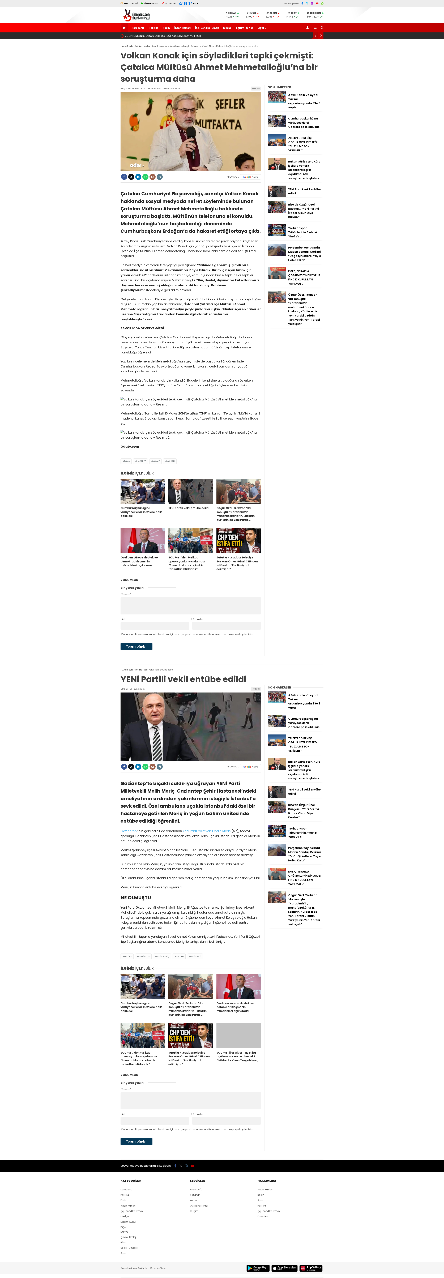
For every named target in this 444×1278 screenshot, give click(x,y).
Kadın (166, 28)
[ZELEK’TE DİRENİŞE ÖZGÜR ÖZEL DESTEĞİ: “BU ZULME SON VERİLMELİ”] (277, 145)
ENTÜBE (128, 956)
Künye (193, 1200)
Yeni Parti (190, 831)
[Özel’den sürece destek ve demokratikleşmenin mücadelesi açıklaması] (143, 540)
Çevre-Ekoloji (128, 1237)
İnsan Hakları (182, 28)
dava (127, 461)
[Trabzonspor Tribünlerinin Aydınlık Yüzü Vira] (277, 235)
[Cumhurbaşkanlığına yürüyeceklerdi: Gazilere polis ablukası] (143, 491)
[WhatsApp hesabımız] (322, 3)
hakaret (141, 461)
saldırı (180, 956)
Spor (123, 1253)
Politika (153, 28)
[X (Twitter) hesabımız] (307, 3)
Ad (123, 619)
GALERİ (131, 3)
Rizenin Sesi (157, 1268)
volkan (171, 461)
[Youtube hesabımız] (317, 3)
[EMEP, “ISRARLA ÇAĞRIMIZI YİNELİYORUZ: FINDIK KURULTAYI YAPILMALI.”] (277, 278)
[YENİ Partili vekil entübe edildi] (190, 491)
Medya (227, 28)
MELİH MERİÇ (163, 956)
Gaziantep (129, 831)
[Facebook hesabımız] (302, 3)
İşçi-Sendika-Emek (207, 28)
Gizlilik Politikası (199, 1205)
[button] (125, 27)
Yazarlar (195, 1195)
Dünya (124, 1231)
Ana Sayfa (196, 1189)
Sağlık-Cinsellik (129, 1248)
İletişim (194, 1211)
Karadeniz (138, 28)
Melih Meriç (222, 831)
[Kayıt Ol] (308, 27)
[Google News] (250, 176)
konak (156, 461)
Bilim (123, 1242)
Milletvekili (205, 831)
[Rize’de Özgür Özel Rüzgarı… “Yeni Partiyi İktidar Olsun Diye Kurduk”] (277, 211)
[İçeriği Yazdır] (160, 177)
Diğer (261, 28)
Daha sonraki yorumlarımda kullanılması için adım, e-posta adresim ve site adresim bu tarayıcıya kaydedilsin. (187, 634)
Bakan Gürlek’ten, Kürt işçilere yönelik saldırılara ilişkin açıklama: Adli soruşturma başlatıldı (178, 36)
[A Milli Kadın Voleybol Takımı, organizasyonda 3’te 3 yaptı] (277, 102)
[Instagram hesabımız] (312, 3)
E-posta (198, 619)
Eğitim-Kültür (244, 28)
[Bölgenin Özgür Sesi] (135, 21)
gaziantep (144, 956)
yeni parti (196, 956)
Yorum (126, 594)
